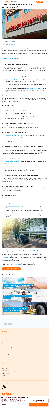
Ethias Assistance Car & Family (13, 79)
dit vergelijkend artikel (15, 264)
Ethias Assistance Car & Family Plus (34, 88)
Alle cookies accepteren (39, 405)
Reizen (6, 41)
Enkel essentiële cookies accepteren (39, 401)
